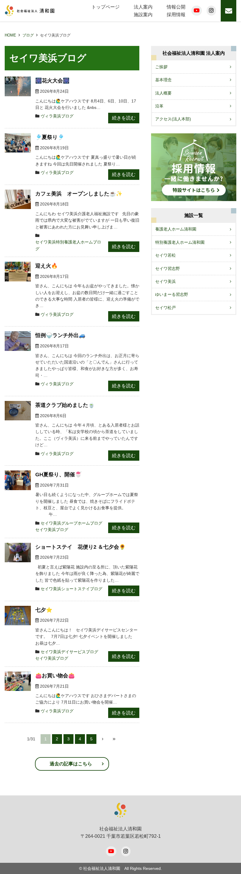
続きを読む (123, 117)
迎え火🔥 (46, 266)
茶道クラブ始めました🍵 (65, 405)
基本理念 (163, 79)
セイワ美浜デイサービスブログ (69, 651)
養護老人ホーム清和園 (175, 229)
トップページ (105, 6)
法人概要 (163, 93)
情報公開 (176, 6)
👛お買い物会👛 (55, 676)
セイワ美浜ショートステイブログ (71, 588)
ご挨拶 (161, 66)
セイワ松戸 (165, 307)
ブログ (28, 35)
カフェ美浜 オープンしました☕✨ (78, 194)
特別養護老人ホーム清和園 (180, 242)
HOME (10, 35)
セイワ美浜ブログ (51, 529)
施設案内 (143, 14)
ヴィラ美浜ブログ (57, 116)
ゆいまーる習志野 (171, 294)
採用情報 (176, 14)
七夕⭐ (43, 610)
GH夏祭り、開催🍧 (58, 474)
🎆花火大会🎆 (52, 81)
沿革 (159, 106)
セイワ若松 (165, 255)
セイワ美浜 (165, 281)
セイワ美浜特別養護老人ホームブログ (68, 245)
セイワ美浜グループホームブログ (71, 523)
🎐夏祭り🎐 (49, 137)
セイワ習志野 (167, 268)
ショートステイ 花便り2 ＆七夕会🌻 (80, 547)
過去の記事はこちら (71, 763)
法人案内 (143, 6)
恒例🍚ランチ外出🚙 (60, 335)
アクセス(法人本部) (173, 119)
